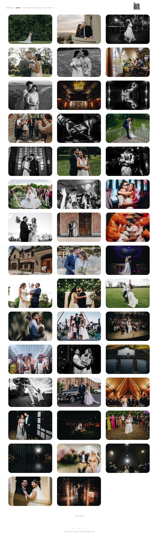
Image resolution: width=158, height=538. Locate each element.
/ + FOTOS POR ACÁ (47, 8)
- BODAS (17, 8)
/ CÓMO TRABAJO (26, 8)
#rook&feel (10, 8)
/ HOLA (39, 8)
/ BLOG (35, 8)
